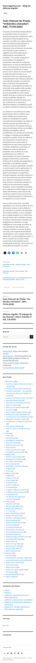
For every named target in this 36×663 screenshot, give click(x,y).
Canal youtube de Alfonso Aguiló (13, 368)
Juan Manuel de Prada (18, 287)
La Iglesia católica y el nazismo (16, 490)
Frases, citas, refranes (13, 562)
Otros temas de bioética (14, 450)
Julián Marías (10, 541)
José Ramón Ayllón (12, 534)
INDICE (6, 590)
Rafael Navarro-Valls (13, 546)
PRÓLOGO (7, 593)
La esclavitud (10, 487)
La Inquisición (10, 494)
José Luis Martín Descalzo (14, 532)
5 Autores (7, 501)
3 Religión (7, 454)
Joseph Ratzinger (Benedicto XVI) (17, 537)
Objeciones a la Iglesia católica (16, 419)
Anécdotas (9, 555)
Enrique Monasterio (12, 515)
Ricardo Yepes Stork (12, 548)
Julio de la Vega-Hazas (13, 544)
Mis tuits (6, 625)
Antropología (10, 438)
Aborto (8, 435)
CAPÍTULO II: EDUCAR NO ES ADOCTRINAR (18, 600)
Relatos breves (11, 567)
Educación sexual (11, 443)
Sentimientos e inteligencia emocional (19, 421)
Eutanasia (9, 447)
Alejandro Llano (11, 504)
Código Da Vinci (11, 478)
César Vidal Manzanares (14, 513)
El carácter (9, 410)
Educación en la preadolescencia (16, 403)
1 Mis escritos (8, 381)
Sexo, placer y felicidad (13, 426)
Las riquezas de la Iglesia (14, 497)
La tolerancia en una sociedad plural (18, 417)
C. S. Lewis (9, 511)
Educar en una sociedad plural (16, 407)
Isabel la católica (11, 485)
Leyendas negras (11, 499)
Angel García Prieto (12, 508)
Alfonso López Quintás (13, 506)
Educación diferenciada (13, 400)
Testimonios (10, 572)
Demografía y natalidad (14, 440)
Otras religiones (11, 464)
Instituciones (10, 483)
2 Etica (6, 433)
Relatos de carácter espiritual (15, 569)
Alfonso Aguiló (7, 351)
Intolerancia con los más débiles (16, 414)
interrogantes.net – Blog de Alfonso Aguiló (17, 7)
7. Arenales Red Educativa (12, 574)
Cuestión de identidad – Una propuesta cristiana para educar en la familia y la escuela (19, 393)
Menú (5, 13)
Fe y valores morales (13, 461)
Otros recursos (11, 565)
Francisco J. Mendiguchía (14, 518)
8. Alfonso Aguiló (10, 577)
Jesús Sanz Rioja (11, 525)
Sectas (8, 471)
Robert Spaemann (12, 551)
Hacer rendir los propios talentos (17, 412)
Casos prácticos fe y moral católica (17, 560)
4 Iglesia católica (9, 473)
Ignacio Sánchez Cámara (14, 522)
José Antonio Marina (13, 527)
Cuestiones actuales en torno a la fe (17, 398)
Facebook (7, 635)
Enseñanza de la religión (14, 459)
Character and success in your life (17, 388)
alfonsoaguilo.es (8, 356)
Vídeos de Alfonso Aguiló (11, 363)
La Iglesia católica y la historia (16, 492)
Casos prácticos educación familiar (17, 558)
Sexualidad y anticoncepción (15, 452)
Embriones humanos (13, 445)
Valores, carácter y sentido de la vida (18, 428)
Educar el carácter (12, 405)
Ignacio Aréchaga (12, 520)
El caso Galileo (11, 480)
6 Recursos (8, 553)
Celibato (9, 475)
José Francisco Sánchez (14, 530)
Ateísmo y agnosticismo (14, 457)
